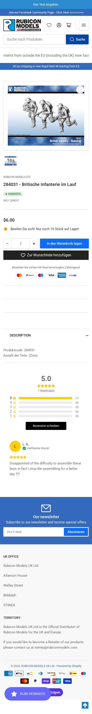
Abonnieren (75, 532)
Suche (80, 39)
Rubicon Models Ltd (16, 177)
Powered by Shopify (69, 666)
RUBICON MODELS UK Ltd (37, 666)
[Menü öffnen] (84, 25)
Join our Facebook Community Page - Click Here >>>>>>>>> (46, 12)
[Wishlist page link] (49, 25)
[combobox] (46, 39)
